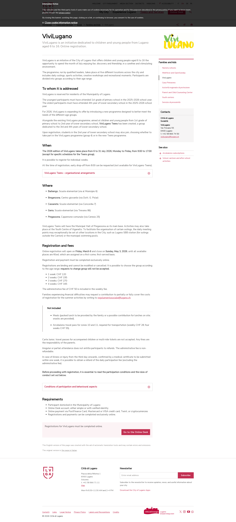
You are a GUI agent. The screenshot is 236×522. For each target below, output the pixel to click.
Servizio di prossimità (171, 102)
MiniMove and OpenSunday (173, 72)
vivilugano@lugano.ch (170, 136)
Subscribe (186, 475)
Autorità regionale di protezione (176, 87)
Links (54, 512)
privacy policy (64, 12)
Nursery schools (169, 68)
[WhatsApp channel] (192, 511)
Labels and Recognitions (99, 512)
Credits (116, 512)
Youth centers (168, 97)
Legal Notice (65, 512)
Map (83, 485)
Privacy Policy (80, 512)
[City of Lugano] (48, 478)
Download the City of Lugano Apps (135, 490)
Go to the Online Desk (136, 432)
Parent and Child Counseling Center (177, 92)
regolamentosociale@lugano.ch (114, 297)
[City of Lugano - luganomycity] (180, 512)
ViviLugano (166, 77)
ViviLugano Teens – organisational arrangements (69, 173)
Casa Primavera (168, 82)
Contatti (45, 512)
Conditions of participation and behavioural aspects (70, 386)
